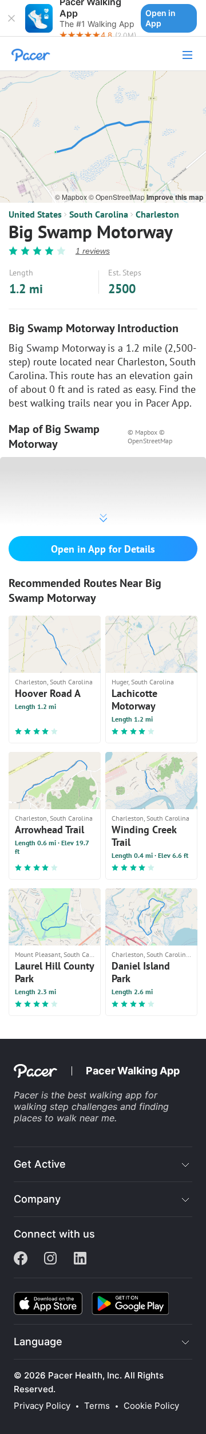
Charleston (157, 214)
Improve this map (174, 197)
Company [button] (37, 1199)
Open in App (160, 18)
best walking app (106, 1095)
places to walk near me (64, 1118)
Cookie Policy (151, 1406)
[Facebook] (20, 1259)
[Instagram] (50, 1259)
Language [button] (38, 1341)
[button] (11, 18)
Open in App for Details (103, 549)
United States (35, 214)
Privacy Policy (42, 1406)
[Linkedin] (80, 1259)
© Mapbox (72, 197)
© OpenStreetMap (117, 197)
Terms (97, 1406)
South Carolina (98, 214)
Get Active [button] (40, 1164)
